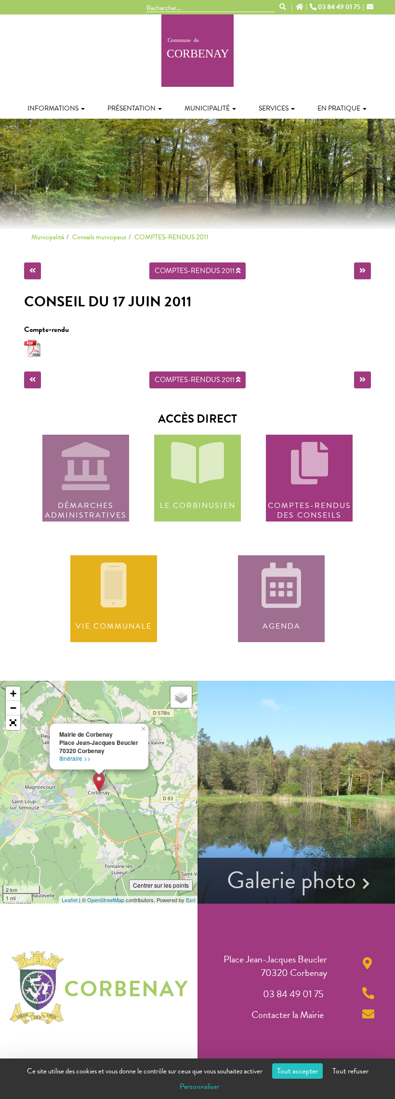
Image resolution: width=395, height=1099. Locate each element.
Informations (53, 108)
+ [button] (13, 693)
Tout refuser (350, 1071)
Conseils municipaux (99, 237)
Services (274, 108)
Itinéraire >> (75, 758)
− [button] (13, 708)
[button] (13, 722)
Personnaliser (199, 1086)
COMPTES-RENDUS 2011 (171, 237)
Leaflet (70, 900)
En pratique (338, 108)
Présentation (131, 108)
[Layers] (181, 697)
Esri (190, 900)
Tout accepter (297, 1071)
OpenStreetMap (105, 900)
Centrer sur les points (161, 885)
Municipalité (207, 108)
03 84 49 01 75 (339, 7)
